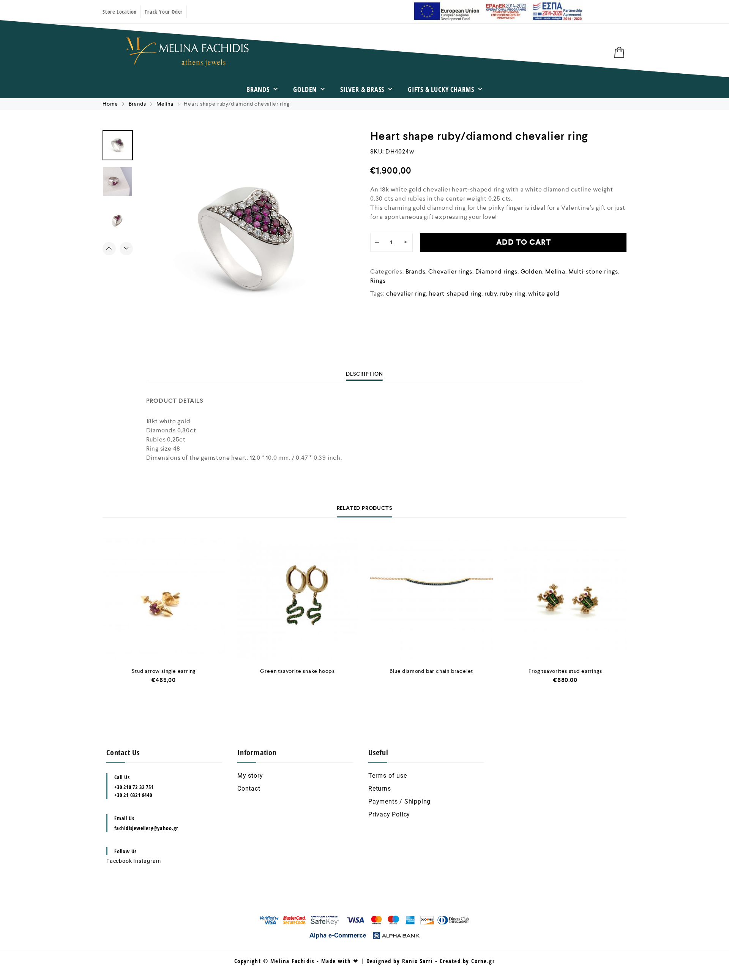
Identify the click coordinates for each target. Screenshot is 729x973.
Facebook (119, 861)
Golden (305, 89)
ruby (490, 293)
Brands (258, 89)
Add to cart (523, 242)
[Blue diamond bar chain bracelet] (431, 597)
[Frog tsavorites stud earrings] (565, 597)
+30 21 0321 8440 (133, 795)
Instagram (147, 861)
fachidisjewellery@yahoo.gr (146, 828)
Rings (378, 281)
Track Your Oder (164, 11)
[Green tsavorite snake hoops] (298, 597)
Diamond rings (496, 271)
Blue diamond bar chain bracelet (431, 671)
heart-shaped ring (455, 293)
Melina (165, 103)
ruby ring (512, 293)
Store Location (120, 11)
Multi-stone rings (593, 271)
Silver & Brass (362, 89)
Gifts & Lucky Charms (441, 89)
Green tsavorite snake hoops (297, 671)
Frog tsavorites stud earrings (565, 671)
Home (110, 103)
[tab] (364, 374)
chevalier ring (406, 293)
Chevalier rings (450, 271)
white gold (543, 293)
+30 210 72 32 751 (134, 787)
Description (364, 373)
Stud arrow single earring (164, 671)
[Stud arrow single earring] (164, 597)
